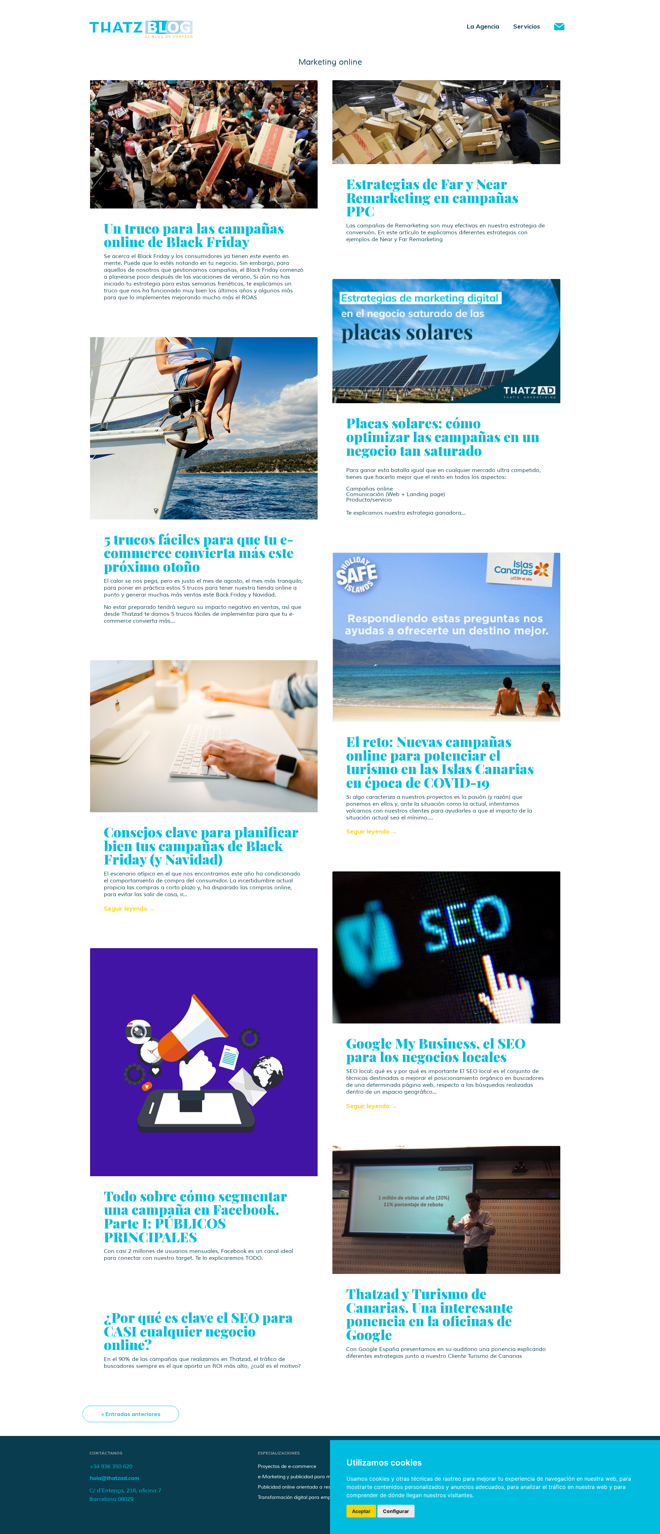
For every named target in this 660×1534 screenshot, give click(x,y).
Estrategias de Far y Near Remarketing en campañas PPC (432, 197)
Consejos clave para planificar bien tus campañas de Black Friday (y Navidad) (201, 845)
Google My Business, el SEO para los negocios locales (436, 1050)
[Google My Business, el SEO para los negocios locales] (446, 947)
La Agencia (483, 26)
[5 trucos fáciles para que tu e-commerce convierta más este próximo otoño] (204, 428)
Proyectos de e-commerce (287, 1466)
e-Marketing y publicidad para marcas (300, 1477)
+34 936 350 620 (110, 1466)
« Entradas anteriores (131, 1413)
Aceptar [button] (361, 1511)
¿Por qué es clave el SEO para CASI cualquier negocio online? (198, 1330)
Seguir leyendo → (371, 831)
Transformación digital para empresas (300, 1497)
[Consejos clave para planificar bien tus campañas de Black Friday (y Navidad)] (204, 736)
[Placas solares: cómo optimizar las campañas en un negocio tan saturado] (446, 341)
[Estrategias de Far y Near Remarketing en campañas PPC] (446, 122)
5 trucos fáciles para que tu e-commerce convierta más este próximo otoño (199, 552)
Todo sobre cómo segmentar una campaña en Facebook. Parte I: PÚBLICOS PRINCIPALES (195, 1216)
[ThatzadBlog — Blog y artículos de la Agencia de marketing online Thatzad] (140, 36)
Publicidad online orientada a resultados (302, 1487)
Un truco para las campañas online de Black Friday (194, 235)
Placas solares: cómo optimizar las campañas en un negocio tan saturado (442, 436)
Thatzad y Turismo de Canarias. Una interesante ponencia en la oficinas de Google (429, 1313)
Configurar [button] (396, 1511)
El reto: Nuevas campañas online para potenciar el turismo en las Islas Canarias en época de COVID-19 (440, 761)
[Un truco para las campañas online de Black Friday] (204, 144)
